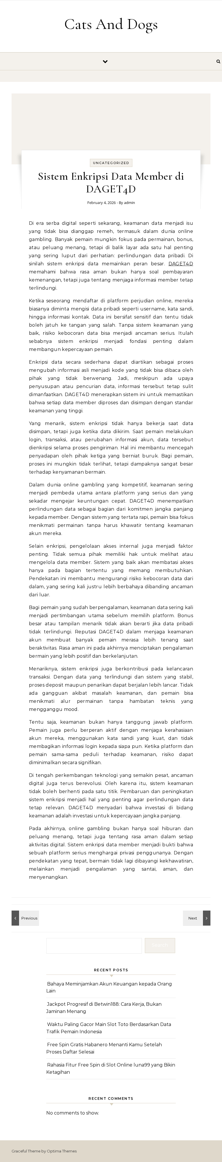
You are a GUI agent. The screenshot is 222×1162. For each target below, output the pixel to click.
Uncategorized (111, 163)
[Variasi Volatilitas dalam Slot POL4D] (25, 918)
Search (160, 945)
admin (129, 202)
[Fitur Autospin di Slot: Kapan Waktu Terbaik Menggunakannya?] (197, 918)
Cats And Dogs (111, 23)
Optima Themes (62, 1151)
